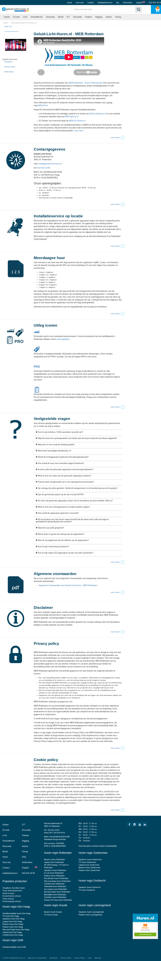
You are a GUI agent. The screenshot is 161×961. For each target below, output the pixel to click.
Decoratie (77, 17)
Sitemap (97, 958)
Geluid (7, 17)
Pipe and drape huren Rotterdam (57, 881)
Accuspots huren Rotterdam (55, 889)
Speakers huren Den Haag (13, 919)
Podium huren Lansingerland (90, 915)
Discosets (50, 17)
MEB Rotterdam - (85, 83)
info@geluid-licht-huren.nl (50, 164)
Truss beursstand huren (12, 890)
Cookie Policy (79, 958)
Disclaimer (8, 62)
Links (90, 958)
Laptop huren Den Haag (12, 921)
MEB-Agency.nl (71, 116)
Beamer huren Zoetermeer (89, 867)
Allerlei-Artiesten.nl (97, 114)
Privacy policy (9, 67)
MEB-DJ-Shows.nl (77, 121)
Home (69, 3)
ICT (68, 17)
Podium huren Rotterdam (54, 876)
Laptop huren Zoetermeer (89, 865)
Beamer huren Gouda (53, 912)
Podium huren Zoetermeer (89, 870)
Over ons (80, 3)
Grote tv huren (8, 893)
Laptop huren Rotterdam (54, 862)
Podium (88, 17)
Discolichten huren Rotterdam (56, 878)
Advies (109, 17)
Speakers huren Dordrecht (89, 887)
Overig (118, 17)
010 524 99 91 (59, 833)
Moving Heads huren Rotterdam (57, 892)
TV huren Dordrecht (87, 890)
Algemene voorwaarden (37, 958)
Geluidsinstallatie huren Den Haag (16, 913)
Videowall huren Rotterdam (55, 886)
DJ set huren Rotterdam (54, 873)
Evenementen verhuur (12, 896)
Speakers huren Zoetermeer (90, 859)
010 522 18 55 (43, 168)
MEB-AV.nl (43, 105)
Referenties (127, 3)
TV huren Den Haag (11, 916)
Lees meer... (79, 131)
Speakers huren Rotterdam (55, 870)
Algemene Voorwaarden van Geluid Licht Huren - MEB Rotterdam (68, 585)
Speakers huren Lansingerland (91, 912)
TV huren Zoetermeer (87, 862)
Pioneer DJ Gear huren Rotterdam (58, 900)
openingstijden (63, 339)
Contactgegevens (11, 31)
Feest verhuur (8, 899)
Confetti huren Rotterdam (54, 884)
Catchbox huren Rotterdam (55, 897)
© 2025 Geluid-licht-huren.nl (14, 958)
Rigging (98, 17)
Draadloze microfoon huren (14, 888)
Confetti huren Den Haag (13, 935)
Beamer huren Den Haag (13, 924)
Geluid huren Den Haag (12, 932)
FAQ (117, 3)
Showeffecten (37, 17)
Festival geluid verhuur (12, 901)
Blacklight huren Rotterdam (55, 894)
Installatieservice (104, 3)
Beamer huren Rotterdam (54, 859)
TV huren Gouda (51, 915)
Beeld (60, 17)
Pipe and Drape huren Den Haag (16, 929)
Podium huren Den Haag (13, 927)
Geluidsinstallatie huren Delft (14, 947)
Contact (90, 3)
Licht (25, 17)
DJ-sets (16, 17)
